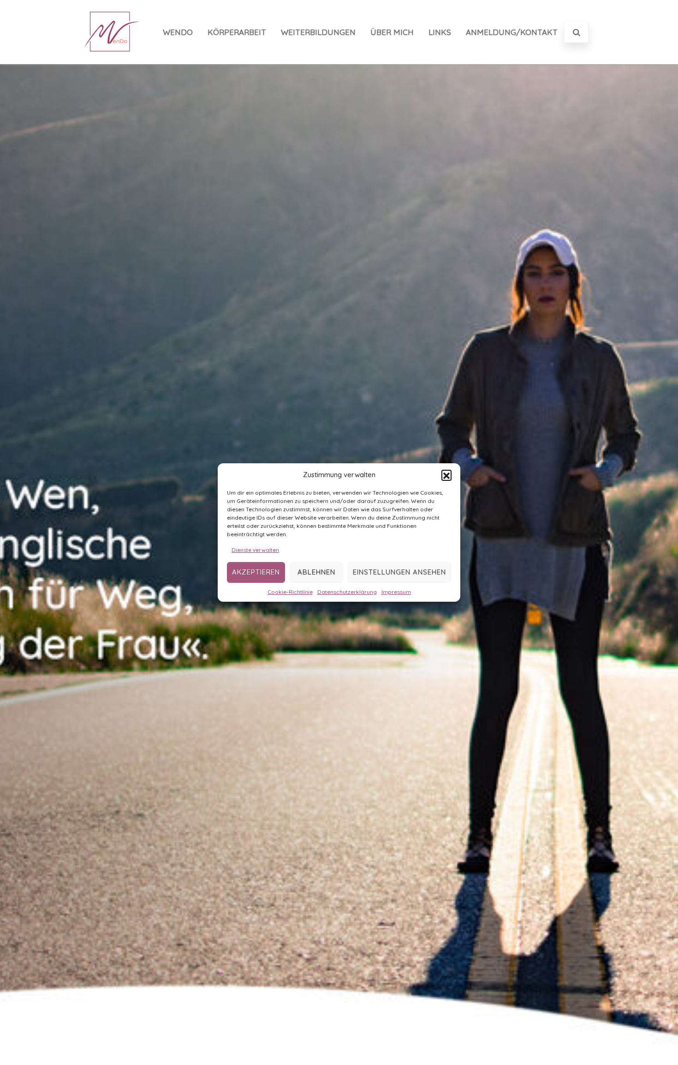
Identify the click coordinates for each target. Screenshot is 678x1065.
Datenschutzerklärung (347, 591)
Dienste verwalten (255, 549)
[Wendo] (112, 60)
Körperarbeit (237, 32)
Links (439, 32)
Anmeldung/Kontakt (512, 32)
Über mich (392, 32)
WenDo (178, 32)
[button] (446, 474)
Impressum (396, 591)
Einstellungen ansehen (399, 572)
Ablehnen (316, 572)
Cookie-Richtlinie (290, 591)
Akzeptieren (256, 572)
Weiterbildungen (318, 32)
